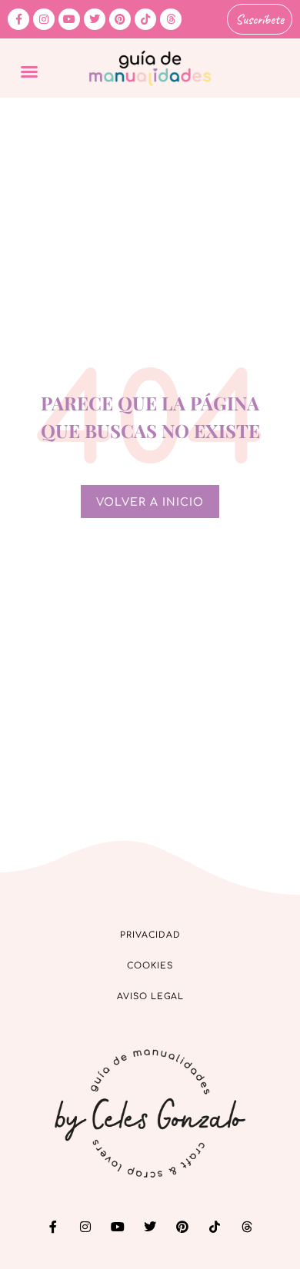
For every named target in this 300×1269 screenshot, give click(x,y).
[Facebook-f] (18, 19)
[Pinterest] (120, 19)
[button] (29, 71)
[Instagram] (44, 19)
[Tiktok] (145, 19)
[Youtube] (69, 19)
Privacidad (150, 935)
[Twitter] (94, 19)
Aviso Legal (150, 997)
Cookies (150, 966)
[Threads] (171, 19)
